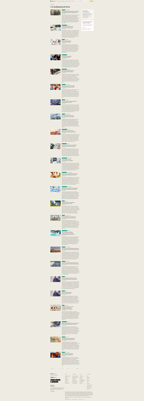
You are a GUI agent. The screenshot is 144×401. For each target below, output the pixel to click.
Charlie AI (88, 389)
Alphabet (83, 29)
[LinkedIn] (51, 377)
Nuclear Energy (74, 380)
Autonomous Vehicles (74, 381)
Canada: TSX (66, 381)
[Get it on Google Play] (57, 380)
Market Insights (81, 381)
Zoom (86, 29)
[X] (52, 377)
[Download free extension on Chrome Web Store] (54, 382)
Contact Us (88, 380)
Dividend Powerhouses (75, 377)
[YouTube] (53, 377)
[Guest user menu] (93, 1)
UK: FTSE (66, 377)
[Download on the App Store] (52, 380)
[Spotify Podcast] (54, 377)
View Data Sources (52, 391)
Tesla (85, 28)
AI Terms (83, 399)
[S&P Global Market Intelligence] (52, 386)
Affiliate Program (89, 386)
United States (52, 4)
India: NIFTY (66, 380)
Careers (88, 381)
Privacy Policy (79, 399)
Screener (81, 377)
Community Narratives (82, 380)
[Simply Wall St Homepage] (53, 1)
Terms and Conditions (74, 399)
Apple (83, 28)
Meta (90, 28)
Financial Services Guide (68, 399)
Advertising (88, 377)
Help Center (88, 383)
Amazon (88, 28)
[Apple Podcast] (55, 377)
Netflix (89, 29)
